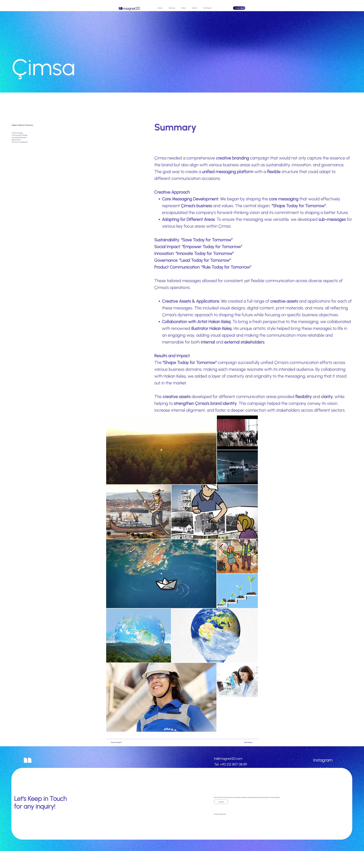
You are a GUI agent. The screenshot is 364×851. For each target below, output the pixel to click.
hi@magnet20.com (228, 759)
